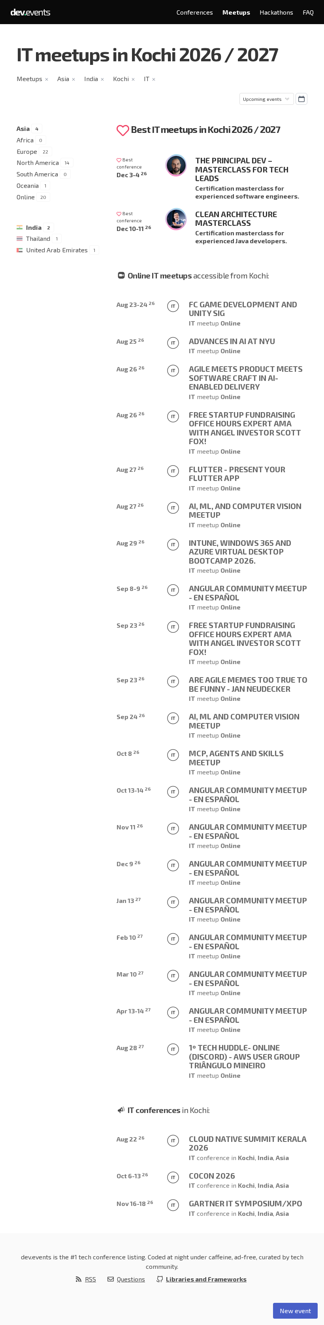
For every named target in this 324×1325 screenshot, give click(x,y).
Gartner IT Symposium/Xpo (245, 1203)
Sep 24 (131, 716)
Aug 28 (130, 1047)
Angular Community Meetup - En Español (248, 592)
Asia (63, 78)
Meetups (236, 12)
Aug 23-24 (136, 304)
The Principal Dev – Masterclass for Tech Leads (241, 169)
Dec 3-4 (132, 174)
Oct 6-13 (132, 1175)
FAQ (308, 12)
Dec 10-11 (134, 228)
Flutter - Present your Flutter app (237, 473)
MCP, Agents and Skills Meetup (236, 757)
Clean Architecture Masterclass (236, 218)
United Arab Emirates (57, 250)
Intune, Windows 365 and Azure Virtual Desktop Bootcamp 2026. (240, 551)
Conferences (195, 12)
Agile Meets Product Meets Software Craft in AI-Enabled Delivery (246, 377)
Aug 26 (131, 369)
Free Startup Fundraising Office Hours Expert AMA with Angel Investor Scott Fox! (245, 428)
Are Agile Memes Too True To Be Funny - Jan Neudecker (248, 684)
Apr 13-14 (134, 1011)
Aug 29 (131, 543)
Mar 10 (130, 974)
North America (38, 162)
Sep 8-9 (132, 588)
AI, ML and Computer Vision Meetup (244, 721)
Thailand (38, 238)
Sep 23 (131, 625)
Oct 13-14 (134, 790)
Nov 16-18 (135, 1203)
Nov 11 (130, 827)
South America (37, 174)
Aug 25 (130, 341)
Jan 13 (129, 900)
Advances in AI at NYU (232, 341)
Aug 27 (130, 469)
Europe (27, 151)
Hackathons (276, 12)
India (91, 78)
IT (146, 78)
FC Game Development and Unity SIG (243, 308)
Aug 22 (131, 1139)
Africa (25, 140)
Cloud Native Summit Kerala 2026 (248, 1143)
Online (26, 197)
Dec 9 (129, 863)
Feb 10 (130, 937)
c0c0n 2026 (212, 1175)
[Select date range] (301, 99)
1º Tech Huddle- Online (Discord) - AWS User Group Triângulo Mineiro (244, 1056)
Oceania (28, 185)
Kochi (121, 78)
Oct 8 (128, 753)
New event (295, 1310)
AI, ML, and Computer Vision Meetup (245, 510)
